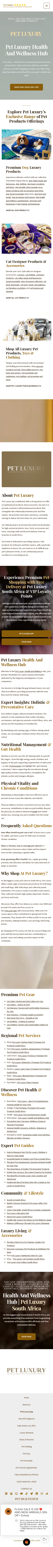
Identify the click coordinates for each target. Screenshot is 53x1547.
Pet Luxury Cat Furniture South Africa (29, 1259)
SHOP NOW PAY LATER (26, 1481)
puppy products (13, 190)
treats (31, 284)
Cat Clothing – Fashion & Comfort (21, 1021)
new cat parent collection (32, 281)
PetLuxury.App (26, 1411)
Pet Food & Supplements (26, 1467)
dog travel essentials (15, 194)
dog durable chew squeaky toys (28, 187)
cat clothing (30, 274)
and (44, 194)
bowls (8, 197)
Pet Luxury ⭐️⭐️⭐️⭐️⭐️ (14, 4)
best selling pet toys (30, 369)
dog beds (39, 190)
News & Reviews (26, 1439)
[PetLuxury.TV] (16, 1493)
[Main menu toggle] (47, 6)
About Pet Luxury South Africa (19, 1216)
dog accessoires (27, 190)
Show (26, 1542)
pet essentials (28, 373)
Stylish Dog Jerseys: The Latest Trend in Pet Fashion (29, 1172)
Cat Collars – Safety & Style (18, 1004)
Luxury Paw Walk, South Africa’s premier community (29, 1210)
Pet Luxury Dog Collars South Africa (22, 1262)
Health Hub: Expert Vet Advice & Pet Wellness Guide (29, 1220)
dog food (38, 194)
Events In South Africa (16, 1200)
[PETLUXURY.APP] (47, 1493)
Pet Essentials (26, 1460)
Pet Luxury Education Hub (18, 1213)
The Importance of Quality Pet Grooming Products (28, 1169)
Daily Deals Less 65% (26, 1425)
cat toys (20, 274)
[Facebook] (36, 1493)
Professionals (15, 766)
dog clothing (21, 184)
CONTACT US (26, 1488)
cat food (24, 284)
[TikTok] (26, 1493)
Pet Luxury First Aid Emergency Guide (30, 1114)
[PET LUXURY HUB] (11, 1493)
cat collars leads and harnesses (28, 278)
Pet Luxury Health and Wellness (28, 671)
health (34, 811)
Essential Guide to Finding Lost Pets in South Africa (28, 1159)
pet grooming (33, 376)
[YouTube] (21, 1493)
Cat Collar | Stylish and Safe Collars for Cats (25, 1001)
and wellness (39, 284)
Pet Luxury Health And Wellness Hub (33, 1118)
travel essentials (13, 281)
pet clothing (21, 376)
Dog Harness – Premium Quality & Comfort (25, 1014)
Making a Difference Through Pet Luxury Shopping (28, 1223)
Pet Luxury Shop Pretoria (27, 1082)
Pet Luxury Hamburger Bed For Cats (26, 1255)
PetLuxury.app (10, 910)
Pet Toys (26, 1453)
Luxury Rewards (26, 1432)
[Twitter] (31, 1493)
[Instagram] (42, 1493)
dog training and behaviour (28, 204)
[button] (26, 87)
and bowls (15, 284)
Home (26, 1397)
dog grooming (18, 197)
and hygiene (29, 197)
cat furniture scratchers (16, 288)
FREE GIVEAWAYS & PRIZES (26, 1474)
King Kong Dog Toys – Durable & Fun (22, 1018)
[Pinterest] (6, 1493)
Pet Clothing (26, 1446)
